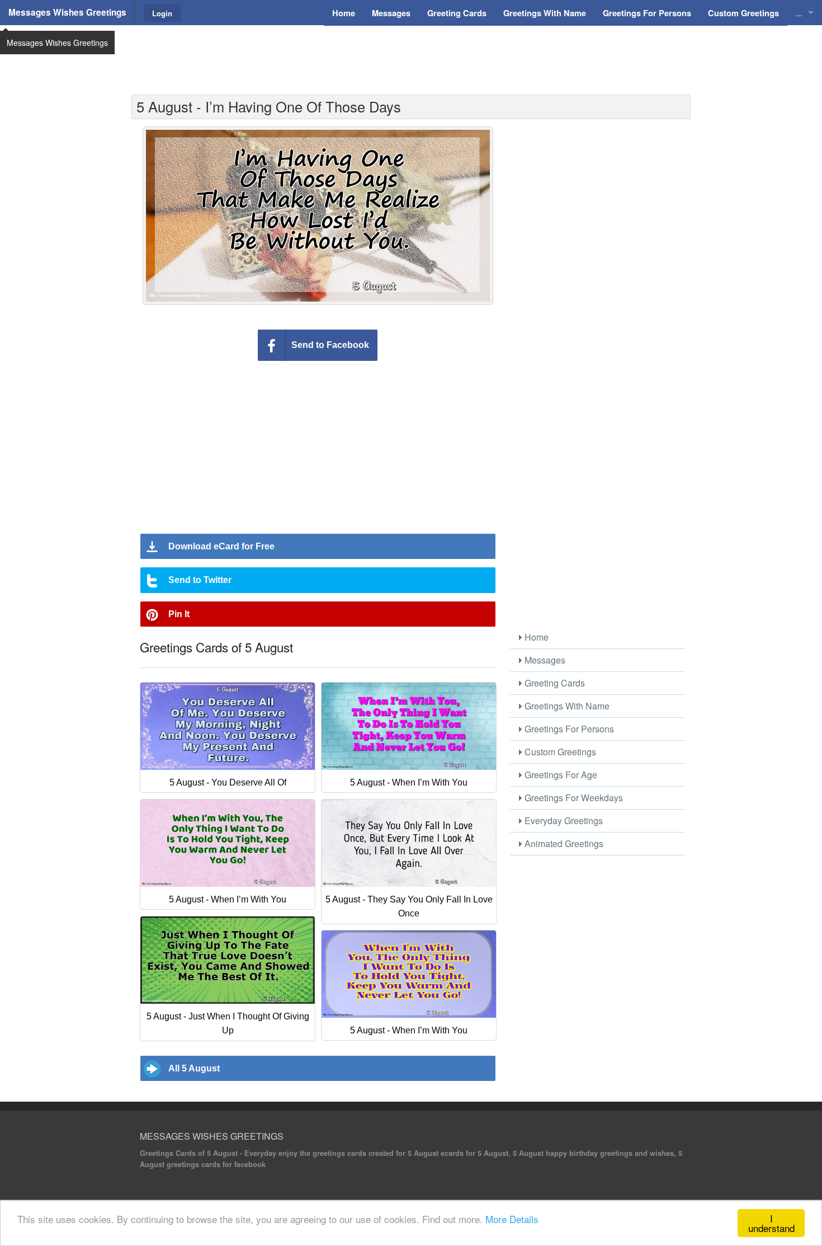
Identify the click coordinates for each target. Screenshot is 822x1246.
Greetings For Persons (568, 728)
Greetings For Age (559, 774)
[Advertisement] (411, 53)
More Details (511, 1219)
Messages (543, 659)
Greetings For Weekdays (572, 797)
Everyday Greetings (562, 820)
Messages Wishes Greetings (67, 12)
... (799, 12)
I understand (771, 1223)
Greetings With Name (566, 705)
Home (535, 637)
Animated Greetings (562, 843)
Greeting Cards (553, 682)
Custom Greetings (559, 751)
